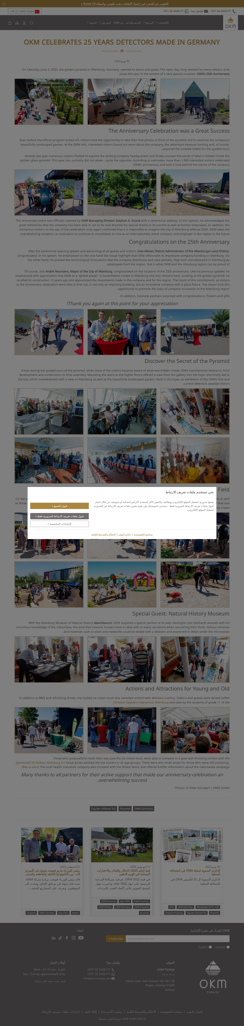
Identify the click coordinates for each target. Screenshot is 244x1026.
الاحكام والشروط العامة (103, 534)
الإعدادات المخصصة (60, 524)
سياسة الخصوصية (143, 534)
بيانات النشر (125, 534)
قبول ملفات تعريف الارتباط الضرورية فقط (60, 516)
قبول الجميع (60, 506)
